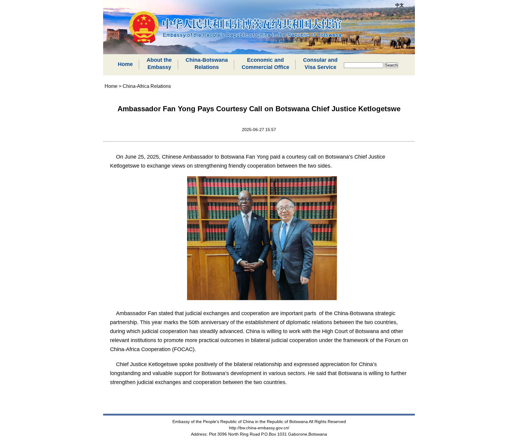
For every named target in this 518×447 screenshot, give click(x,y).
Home (125, 64)
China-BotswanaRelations (207, 63)
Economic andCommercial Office (265, 63)
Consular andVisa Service (320, 63)
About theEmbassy (159, 63)
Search (391, 65)
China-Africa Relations (147, 86)
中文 (399, 5)
